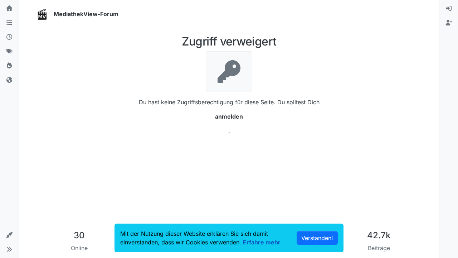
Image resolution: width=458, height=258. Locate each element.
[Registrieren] (448, 23)
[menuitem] (448, 8)
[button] (9, 235)
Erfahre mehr (262, 242)
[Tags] (9, 51)
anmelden (229, 116)
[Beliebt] (9, 66)
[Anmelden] (448, 8)
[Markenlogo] (42, 14)
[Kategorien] (9, 23)
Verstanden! (317, 238)
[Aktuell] (9, 37)
